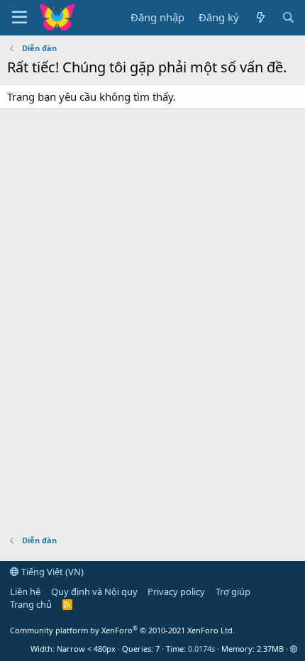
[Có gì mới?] (260, 17)
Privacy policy (176, 591)
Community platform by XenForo (122, 630)
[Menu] (19, 17)
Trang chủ (31, 604)
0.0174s (201, 648)
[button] (294, 648)
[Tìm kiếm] (288, 17)
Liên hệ (25, 591)
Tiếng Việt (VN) (51, 571)
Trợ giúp (233, 591)
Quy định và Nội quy (94, 591)
